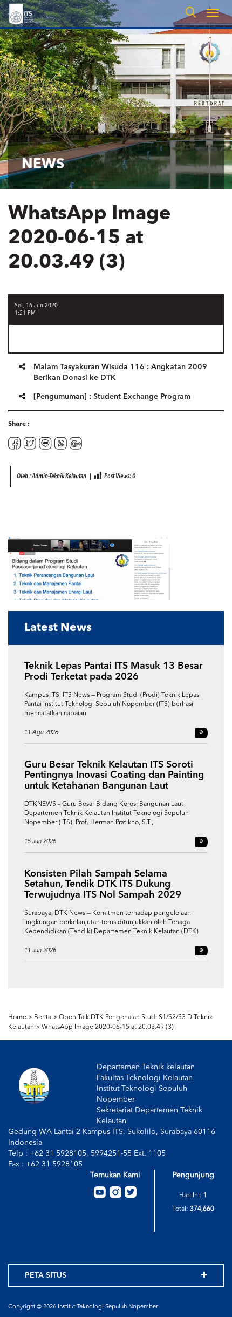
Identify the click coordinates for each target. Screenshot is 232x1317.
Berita (42, 1017)
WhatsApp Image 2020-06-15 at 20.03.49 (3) (108, 1027)
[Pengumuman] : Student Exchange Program (111, 396)
